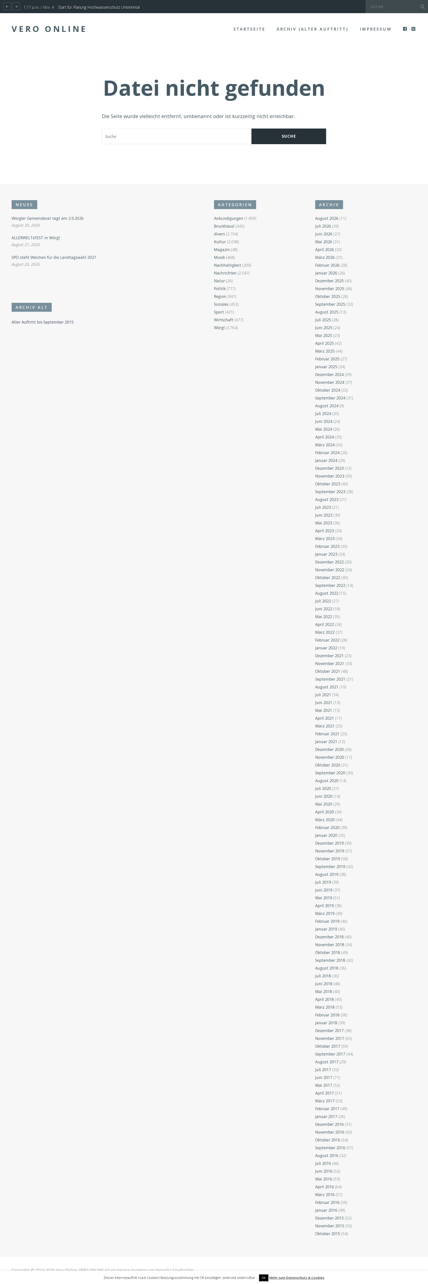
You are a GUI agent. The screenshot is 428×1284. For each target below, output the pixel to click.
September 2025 (330, 304)
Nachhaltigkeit (227, 265)
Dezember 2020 (329, 749)
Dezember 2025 (329, 280)
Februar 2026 (327, 265)
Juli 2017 (323, 1069)
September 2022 (330, 585)
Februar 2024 (327, 452)
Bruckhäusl (224, 226)
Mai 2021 (323, 710)
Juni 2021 (323, 702)
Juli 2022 (323, 601)
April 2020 (324, 811)
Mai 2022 (323, 616)
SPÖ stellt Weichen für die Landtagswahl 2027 (54, 257)
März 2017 (325, 1100)
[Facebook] (405, 29)
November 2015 (329, 1225)
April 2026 (324, 249)
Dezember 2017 (329, 1030)
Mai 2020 (323, 804)
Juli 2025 (323, 319)
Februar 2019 (327, 921)
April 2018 (324, 999)
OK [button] (264, 1278)
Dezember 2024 (329, 374)
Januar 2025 (326, 366)
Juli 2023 (323, 507)
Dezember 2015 (329, 1218)
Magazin (222, 249)
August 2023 (326, 499)
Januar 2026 (326, 273)
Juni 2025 (323, 327)
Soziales (221, 304)
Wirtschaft (223, 319)
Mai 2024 (323, 429)
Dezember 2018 (329, 936)
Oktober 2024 (327, 390)
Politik (220, 288)
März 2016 (325, 1194)
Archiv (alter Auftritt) (312, 29)
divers (219, 234)
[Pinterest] (414, 29)
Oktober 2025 (327, 296)
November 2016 (329, 1132)
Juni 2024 (323, 421)
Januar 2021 (326, 741)
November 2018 (329, 944)
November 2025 (329, 288)
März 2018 (325, 1007)
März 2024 (325, 444)
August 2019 (326, 874)
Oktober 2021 (327, 671)
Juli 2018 (323, 976)
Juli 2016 (323, 1163)
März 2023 (325, 538)
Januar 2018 (326, 1022)
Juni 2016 (323, 1171)
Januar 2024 (326, 460)
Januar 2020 (326, 835)
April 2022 (324, 624)
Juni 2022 (323, 608)
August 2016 (326, 1155)
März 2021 (325, 726)
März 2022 (325, 632)
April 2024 (324, 437)
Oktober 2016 (327, 1140)
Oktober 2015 (327, 1233)
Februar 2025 (327, 359)
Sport (219, 312)
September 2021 (330, 679)
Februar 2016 (327, 1202)
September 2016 (330, 1147)
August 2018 (326, 968)
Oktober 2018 (327, 952)
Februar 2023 (327, 546)
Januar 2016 (326, 1210)
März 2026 (325, 257)
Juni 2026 (323, 234)
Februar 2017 (327, 1108)
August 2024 (326, 405)
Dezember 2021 (329, 655)
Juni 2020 (323, 796)
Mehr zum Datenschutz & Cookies (296, 1277)
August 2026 (326, 218)
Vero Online (49, 28)
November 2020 (329, 757)
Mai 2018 (323, 991)
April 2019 (324, 905)
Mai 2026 (323, 241)
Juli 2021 (323, 694)
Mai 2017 (323, 1085)
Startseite (249, 29)
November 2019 (329, 851)
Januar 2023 (326, 554)
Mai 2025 (323, 335)
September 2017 (330, 1054)
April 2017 (324, 1093)
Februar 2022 (327, 640)
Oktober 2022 (327, 577)
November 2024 (329, 382)
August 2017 (326, 1061)
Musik (219, 257)
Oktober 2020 (327, 765)
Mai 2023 (323, 523)
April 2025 (324, 343)
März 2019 (325, 913)
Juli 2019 (323, 882)
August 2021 (326, 687)
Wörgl (219, 327)
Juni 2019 (323, 890)
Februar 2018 (327, 1015)
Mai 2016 (323, 1179)
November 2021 (329, 663)
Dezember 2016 (329, 1124)
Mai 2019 (323, 897)
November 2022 (329, 569)
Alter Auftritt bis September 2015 (43, 322)
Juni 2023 (323, 515)
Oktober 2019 (327, 858)
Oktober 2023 (327, 483)
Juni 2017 (323, 1077)
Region (220, 296)
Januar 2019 (326, 929)
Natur (219, 280)
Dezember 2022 (329, 562)
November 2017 (329, 1038)
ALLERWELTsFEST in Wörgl (36, 237)
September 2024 (330, 398)
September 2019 (330, 866)
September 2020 (330, 772)
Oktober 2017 (327, 1046)
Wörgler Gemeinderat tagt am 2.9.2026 (48, 218)
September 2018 (330, 960)
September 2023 (330, 491)
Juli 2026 (323, 226)
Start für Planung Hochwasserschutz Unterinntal (99, 7)
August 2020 (326, 780)
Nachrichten (225, 273)
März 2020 (325, 819)
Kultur (220, 241)
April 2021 (324, 718)
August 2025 (326, 312)
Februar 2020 (327, 827)
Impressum (376, 29)
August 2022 (326, 593)
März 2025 (325, 351)
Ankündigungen (228, 218)
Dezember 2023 (329, 468)
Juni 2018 (323, 983)
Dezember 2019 (329, 843)
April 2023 (324, 530)
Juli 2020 (323, 788)
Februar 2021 (327, 733)
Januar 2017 (326, 1116)
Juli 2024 (323, 413)
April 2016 (324, 1186)
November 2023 (329, 476)
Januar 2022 (326, 647)
